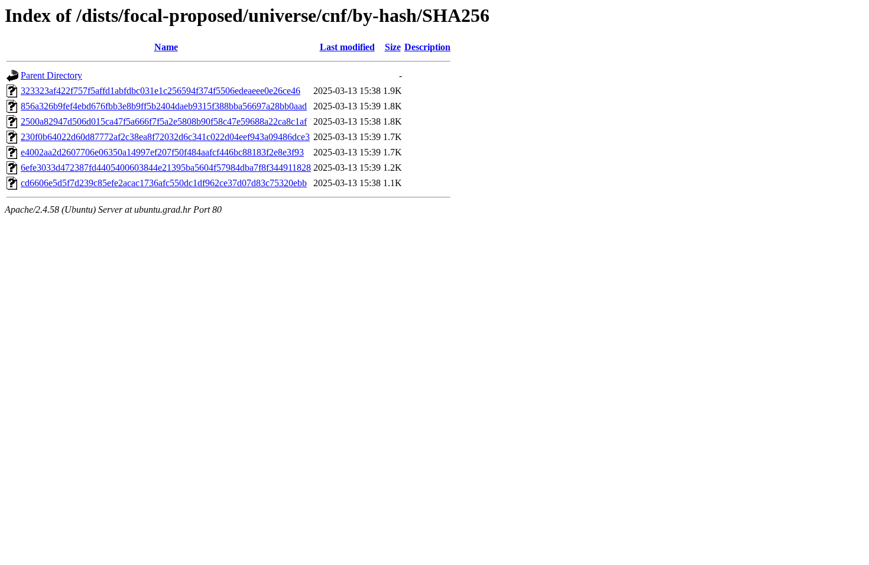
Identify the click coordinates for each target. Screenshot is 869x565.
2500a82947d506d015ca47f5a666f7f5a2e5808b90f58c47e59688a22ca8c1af (164, 121)
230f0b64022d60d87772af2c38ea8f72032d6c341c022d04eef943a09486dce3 (165, 137)
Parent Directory (51, 75)
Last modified (347, 47)
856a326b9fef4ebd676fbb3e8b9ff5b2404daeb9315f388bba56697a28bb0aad (164, 106)
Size (393, 47)
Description (427, 47)
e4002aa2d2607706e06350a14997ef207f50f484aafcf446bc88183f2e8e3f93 (162, 152)
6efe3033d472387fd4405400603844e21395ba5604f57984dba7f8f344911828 (166, 168)
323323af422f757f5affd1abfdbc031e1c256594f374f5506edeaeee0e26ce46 (160, 91)
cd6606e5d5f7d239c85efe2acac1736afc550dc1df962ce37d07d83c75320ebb (164, 183)
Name (166, 47)
